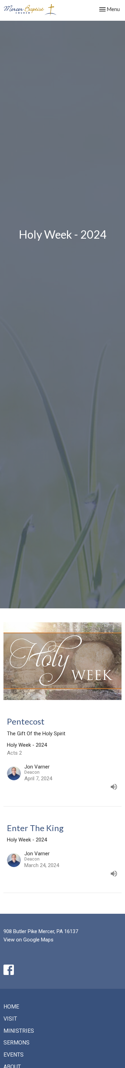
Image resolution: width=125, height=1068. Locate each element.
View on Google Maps (28, 940)
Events (13, 1054)
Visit (10, 1018)
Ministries (18, 1031)
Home (11, 1006)
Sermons (16, 1042)
